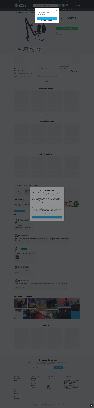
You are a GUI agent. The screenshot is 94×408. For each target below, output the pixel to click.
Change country (47, 18)
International (42, 14)
